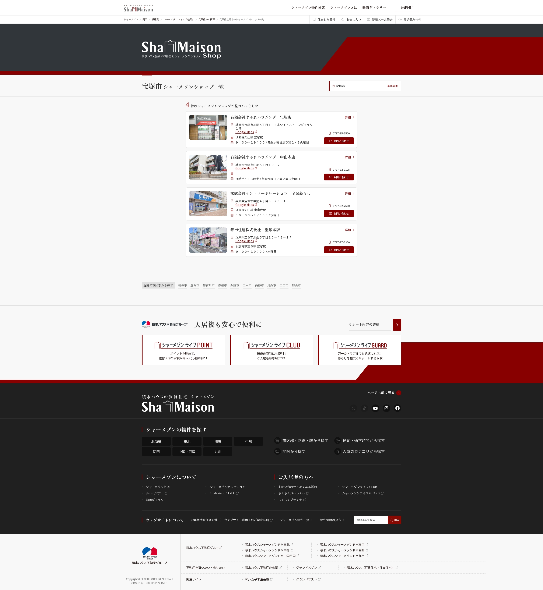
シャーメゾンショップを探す (179, 19)
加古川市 (209, 285)
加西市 (296, 285)
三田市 (284, 285)
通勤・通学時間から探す (364, 440)
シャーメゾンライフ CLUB (359, 487)
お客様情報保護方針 (204, 520)
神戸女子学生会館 (257, 579)
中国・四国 (187, 451)
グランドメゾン (306, 567)
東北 (187, 441)
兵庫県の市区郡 (207, 19)
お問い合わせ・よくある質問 (297, 487)
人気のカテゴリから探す (364, 451)
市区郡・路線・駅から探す (305, 440)
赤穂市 (222, 285)
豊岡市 (194, 285)
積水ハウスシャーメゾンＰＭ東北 (267, 544)
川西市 (271, 285)
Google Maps (244, 132)
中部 (248, 441)
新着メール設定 (382, 19)
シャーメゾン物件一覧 (294, 520)
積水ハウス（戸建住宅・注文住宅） (371, 567)
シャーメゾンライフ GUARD (361, 493)
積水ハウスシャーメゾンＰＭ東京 (342, 544)
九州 (217, 451)
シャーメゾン (131, 19)
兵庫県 (155, 19)
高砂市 (259, 285)
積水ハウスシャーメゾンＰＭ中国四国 (270, 556)
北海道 (156, 441)
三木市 (247, 285)
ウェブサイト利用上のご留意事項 (246, 520)
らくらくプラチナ (290, 500)
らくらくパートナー (291, 493)
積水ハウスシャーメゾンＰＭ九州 (342, 556)
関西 (145, 19)
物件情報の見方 (330, 520)
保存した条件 (327, 19)
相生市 (182, 285)
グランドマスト (306, 579)
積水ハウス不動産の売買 (261, 567)
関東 (217, 441)
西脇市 (234, 285)
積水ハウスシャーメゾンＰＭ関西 (342, 550)
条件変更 (393, 86)
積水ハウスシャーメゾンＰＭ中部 (267, 550)
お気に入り (353, 19)
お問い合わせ (341, 141)
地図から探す (294, 451)
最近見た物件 (412, 19)
